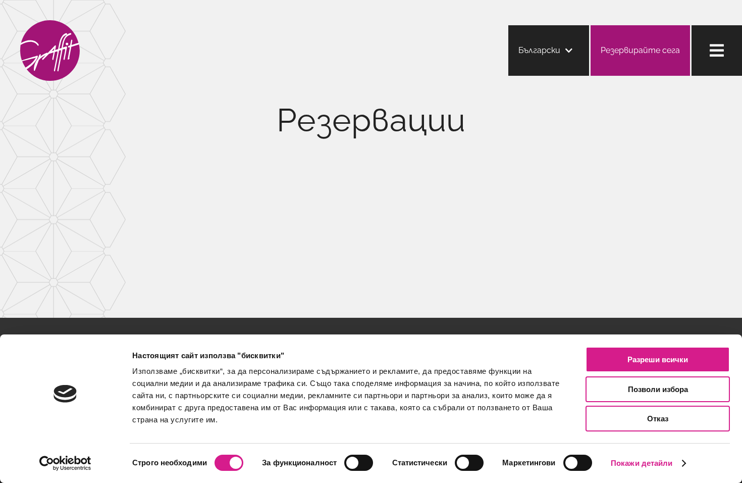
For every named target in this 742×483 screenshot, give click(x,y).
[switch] (358, 463)
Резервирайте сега (640, 50)
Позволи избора (658, 389)
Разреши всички (657, 359)
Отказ (657, 418)
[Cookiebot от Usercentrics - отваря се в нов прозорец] (65, 463)
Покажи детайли (641, 463)
